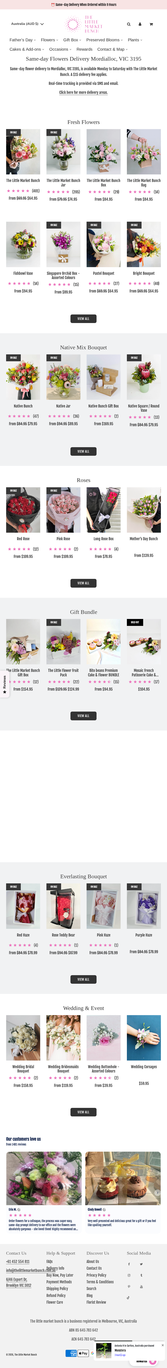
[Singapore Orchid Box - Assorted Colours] (63, 244)
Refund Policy (56, 1295)
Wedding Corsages (144, 1067)
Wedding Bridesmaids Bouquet (63, 1069)
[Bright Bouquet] (144, 244)
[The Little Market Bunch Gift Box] (23, 641)
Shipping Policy (57, 1288)
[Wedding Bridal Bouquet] (23, 1037)
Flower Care (54, 1302)
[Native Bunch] (23, 377)
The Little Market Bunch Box (103, 183)
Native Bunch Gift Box (103, 406)
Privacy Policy (96, 1275)
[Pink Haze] (104, 906)
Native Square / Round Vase (143, 408)
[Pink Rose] (63, 510)
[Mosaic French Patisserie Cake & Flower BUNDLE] (144, 641)
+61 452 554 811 (17, 1261)
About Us (93, 1261)
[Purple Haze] (144, 906)
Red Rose (23, 539)
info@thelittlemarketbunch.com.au (31, 1270)
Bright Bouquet (144, 273)
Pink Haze (103, 935)
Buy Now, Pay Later (59, 1275)
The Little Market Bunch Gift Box (23, 672)
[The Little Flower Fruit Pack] (63, 641)
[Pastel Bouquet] (104, 244)
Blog (90, 1295)
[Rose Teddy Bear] (63, 906)
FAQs (49, 1261)
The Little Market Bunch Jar (63, 183)
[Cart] (152, 24)
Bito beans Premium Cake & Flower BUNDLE (103, 672)
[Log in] (140, 24)
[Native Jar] (63, 377)
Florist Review (96, 1302)
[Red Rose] (23, 510)
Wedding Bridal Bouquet (23, 1069)
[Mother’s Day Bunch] (144, 510)
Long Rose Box (104, 539)
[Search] (128, 24)
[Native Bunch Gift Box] (104, 377)
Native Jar (63, 406)
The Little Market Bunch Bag (144, 183)
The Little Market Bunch (23, 181)
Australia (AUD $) (25, 24)
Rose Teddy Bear (63, 935)
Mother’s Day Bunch (144, 539)
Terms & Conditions (100, 1282)
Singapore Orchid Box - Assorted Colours (63, 275)
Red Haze (23, 935)
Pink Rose (63, 539)
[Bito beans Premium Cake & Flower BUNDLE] (104, 641)
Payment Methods (59, 1282)
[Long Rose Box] (104, 510)
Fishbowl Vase (23, 273)
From (23, 198)
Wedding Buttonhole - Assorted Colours (103, 1069)
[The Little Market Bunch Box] (104, 151)
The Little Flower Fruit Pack (63, 672)
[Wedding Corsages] (144, 1037)
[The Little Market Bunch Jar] (63, 151)
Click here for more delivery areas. (83, 92)
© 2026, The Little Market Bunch (21, 1354)
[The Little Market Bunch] (23, 151)
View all (83, 319)
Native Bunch (23, 406)
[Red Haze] (23, 906)
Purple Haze (143, 935)
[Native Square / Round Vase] (144, 377)
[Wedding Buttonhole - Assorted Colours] (104, 1037)
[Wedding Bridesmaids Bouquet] (63, 1037)
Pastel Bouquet (103, 273)
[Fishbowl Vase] (23, 244)
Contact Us (94, 1268)
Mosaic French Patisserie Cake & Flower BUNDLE (144, 672)
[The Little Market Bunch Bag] (144, 151)
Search (91, 1288)
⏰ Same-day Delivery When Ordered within (83, 5)
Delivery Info (55, 1268)
